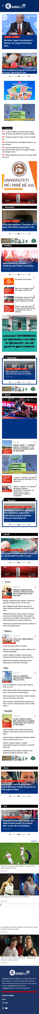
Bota (13, 783)
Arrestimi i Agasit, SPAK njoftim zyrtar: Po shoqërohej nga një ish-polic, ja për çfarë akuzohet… (18, 224)
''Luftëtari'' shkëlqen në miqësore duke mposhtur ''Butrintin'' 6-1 (7, 479)
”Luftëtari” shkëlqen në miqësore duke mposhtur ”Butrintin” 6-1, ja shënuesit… (25, 479)
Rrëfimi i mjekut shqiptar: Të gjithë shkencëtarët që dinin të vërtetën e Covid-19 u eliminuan (19, 745)
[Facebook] (3, 1008)
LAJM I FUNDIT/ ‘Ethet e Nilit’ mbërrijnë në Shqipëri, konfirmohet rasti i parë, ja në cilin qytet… (24, 722)
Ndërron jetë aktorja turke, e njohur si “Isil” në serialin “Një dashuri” (18, 824)
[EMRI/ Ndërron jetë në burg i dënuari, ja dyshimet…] (19, 63)
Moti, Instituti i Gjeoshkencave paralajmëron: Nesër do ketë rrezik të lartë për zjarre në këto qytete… (19, 704)
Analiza (7, 509)
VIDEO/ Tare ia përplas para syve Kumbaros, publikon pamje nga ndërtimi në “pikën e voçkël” (17, 515)
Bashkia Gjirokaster (7, 491)
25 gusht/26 (9, 284)
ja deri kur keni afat (6, 597)
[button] (20, 16)
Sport (7, 420)
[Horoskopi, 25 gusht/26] (9, 281)
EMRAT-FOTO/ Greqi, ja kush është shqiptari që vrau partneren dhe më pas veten (18, 788)
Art (5, 819)
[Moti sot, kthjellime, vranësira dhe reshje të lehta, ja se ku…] (7, 677)
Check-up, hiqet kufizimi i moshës (23, 640)
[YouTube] (6, 1008)
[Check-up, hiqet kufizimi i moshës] (7, 639)
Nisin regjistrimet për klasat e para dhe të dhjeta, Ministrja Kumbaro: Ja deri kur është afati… (18, 608)
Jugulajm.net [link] (6, 978)
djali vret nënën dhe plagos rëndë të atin (8, 291)
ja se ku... (6, 681)
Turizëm (23, 509)
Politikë (16, 257)
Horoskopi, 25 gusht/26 (23, 279)
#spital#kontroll (9, 643)
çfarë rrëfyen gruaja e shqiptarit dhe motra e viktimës (9, 309)
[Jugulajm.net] (15, 6)
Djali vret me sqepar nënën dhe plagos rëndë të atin (24, 289)
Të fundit (18, 37)
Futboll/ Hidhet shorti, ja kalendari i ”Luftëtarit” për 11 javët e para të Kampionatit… (18, 427)
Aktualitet (8, 37)
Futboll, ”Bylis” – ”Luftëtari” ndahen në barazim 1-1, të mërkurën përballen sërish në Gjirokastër (24, 448)
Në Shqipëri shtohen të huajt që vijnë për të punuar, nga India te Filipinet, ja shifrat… (25, 299)
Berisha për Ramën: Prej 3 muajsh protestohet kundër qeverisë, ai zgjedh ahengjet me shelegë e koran (18, 150)
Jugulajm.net (11, 433)
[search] (35, 6)
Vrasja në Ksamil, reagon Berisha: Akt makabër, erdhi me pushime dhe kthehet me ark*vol (19, 263)
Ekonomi (9, 367)
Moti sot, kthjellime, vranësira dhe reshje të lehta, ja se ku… (22, 678)
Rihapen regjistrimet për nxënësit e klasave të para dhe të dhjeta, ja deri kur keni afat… (23, 593)
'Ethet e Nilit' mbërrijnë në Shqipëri (6, 724)
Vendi (22, 420)
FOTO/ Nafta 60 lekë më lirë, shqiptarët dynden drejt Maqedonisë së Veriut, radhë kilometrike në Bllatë (19, 372)
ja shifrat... (8, 302)
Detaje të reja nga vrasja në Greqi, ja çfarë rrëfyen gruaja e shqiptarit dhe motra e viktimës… (25, 309)
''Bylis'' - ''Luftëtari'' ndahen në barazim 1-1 (7, 451)
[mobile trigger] (3, 6)
